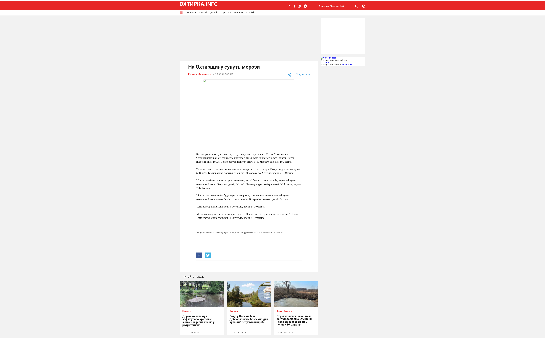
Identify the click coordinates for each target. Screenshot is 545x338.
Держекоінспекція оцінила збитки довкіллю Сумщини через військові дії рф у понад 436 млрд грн (294, 320)
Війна (279, 311)
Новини (191, 12)
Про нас (226, 12)
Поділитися (303, 74)
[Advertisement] (249, 38)
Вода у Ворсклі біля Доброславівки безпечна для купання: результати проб (248, 319)
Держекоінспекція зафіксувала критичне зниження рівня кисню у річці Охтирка (198, 320)
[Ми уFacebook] (295, 6)
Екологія (192, 74)
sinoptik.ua (347, 64)
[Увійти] (363, 6)
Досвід (214, 12)
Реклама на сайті (244, 12)
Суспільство (204, 74)
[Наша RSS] (289, 6)
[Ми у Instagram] (300, 6)
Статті (203, 12)
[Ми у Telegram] (306, 6)
